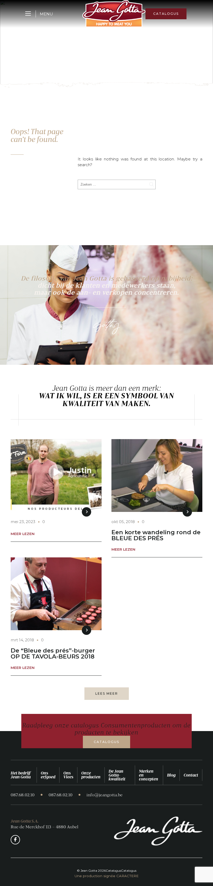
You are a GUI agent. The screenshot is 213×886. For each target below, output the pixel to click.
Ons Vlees (68, 775)
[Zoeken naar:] (117, 184)
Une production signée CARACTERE (106, 876)
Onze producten (91, 775)
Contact (191, 775)
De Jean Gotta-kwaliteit (117, 775)
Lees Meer (106, 693)
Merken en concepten (148, 775)
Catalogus (166, 14)
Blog (171, 775)
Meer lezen (23, 534)
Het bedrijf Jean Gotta (21, 775)
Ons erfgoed (48, 775)
